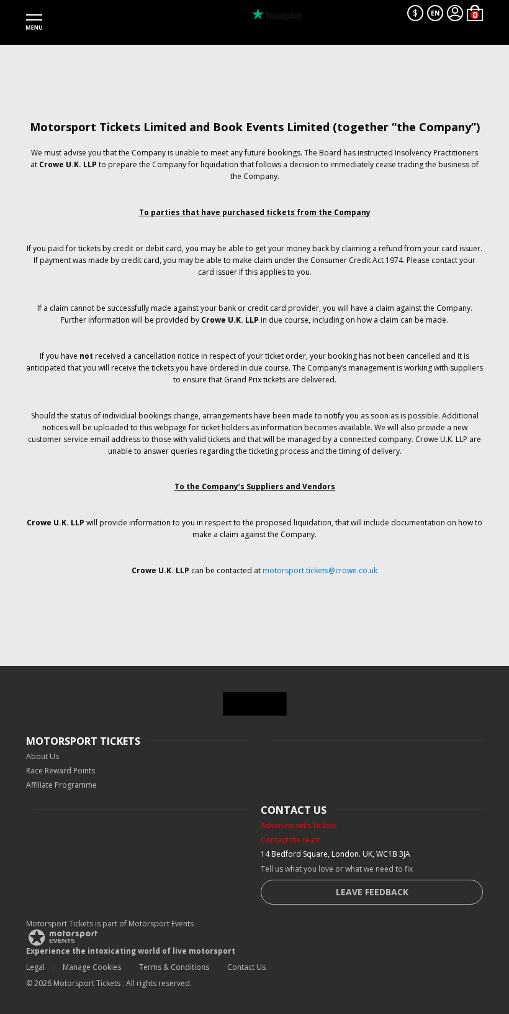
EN (435, 13)
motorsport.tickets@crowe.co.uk (320, 570)
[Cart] (475, 13)
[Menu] (34, 22)
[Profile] (455, 13)
